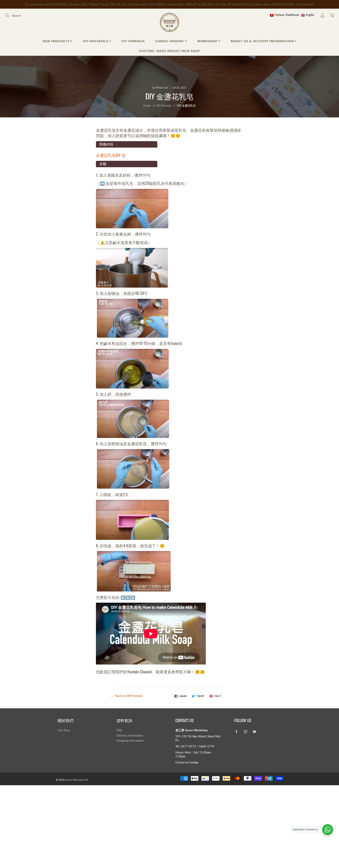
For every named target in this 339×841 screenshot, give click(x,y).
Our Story (64, 730)
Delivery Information (130, 735)
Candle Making (170, 41)
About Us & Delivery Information (263, 41)
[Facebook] (236, 731)
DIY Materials (96, 41)
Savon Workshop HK (76, 779)
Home (147, 105)
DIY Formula (133, 41)
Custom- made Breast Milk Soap (169, 51)
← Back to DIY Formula (127, 695)
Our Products (57, 41)
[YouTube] (254, 731)
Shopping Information (130, 740)
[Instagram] (245, 731)
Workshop (207, 41)
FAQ (119, 730)
